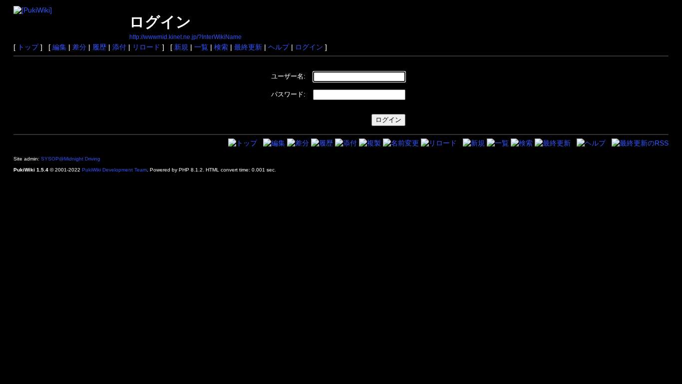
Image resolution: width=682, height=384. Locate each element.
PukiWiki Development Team (114, 169)
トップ (27, 47)
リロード (146, 47)
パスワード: (288, 94)
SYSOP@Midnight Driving (70, 159)
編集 (59, 47)
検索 (221, 47)
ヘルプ (278, 47)
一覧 (201, 47)
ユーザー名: (288, 76)
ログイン (309, 47)
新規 (181, 47)
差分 (79, 47)
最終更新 (248, 47)
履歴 (99, 47)
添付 (119, 47)
